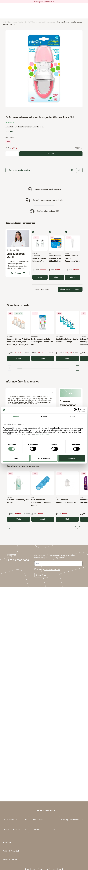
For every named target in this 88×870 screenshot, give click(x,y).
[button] (44, 819)
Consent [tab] (15, 416)
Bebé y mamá (13, 22)
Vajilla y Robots (24, 22)
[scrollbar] (43, 368)
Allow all (71, 458)
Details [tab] (44, 416)
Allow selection (44, 458)
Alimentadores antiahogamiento (42, 22)
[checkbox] (33, 232)
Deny (16, 458)
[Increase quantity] (15, 153)
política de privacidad (52, 569)
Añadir (40, 277)
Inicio (5, 22)
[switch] (33, 449)
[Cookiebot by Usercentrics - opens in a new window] (75, 410)
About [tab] (72, 416)
